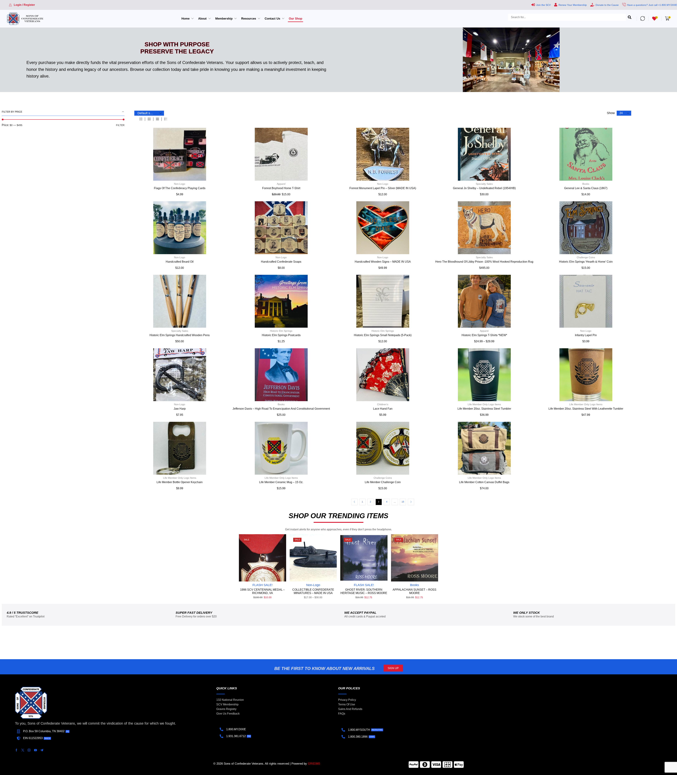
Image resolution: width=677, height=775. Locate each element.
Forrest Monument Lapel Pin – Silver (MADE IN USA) (382, 188)
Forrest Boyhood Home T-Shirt (281, 188)
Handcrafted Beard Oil (180, 261)
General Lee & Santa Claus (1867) (585, 188)
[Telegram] (41, 750)
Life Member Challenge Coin (383, 482)
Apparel (281, 183)
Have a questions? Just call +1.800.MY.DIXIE (652, 5)
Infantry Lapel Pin (586, 335)
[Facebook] (16, 750)
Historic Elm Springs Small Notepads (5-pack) (382, 335)
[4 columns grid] (157, 119)
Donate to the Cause (607, 5)
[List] (166, 119)
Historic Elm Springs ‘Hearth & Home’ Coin (586, 261)
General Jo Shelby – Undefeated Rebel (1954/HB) (484, 188)
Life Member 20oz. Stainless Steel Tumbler (484, 408)
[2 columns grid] (141, 119)
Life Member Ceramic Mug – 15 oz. (281, 482)
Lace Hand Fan (382, 408)
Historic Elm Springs (281, 330)
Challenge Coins (586, 257)
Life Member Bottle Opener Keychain (180, 482)
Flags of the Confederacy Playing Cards (179, 188)
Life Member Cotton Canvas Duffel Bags (484, 482)
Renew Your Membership (573, 5)
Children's (382, 404)
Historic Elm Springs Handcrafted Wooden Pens (180, 335)
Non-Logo (179, 183)
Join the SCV (543, 5)
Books (585, 183)
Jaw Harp (180, 408)
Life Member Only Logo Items (484, 404)
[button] (22, 5)
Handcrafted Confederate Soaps (281, 261)
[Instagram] (29, 750)
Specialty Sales (484, 183)
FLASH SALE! (262, 585)
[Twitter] (22, 750)
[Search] (629, 18)
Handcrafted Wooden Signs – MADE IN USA (383, 261)
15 (403, 502)
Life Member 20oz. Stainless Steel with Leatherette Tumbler (585, 408)
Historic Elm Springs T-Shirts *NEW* (484, 335)
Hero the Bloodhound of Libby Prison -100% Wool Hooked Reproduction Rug (484, 261)
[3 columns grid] (149, 119)
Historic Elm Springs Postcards (281, 335)
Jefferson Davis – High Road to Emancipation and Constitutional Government (281, 408)
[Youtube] (35, 750)
